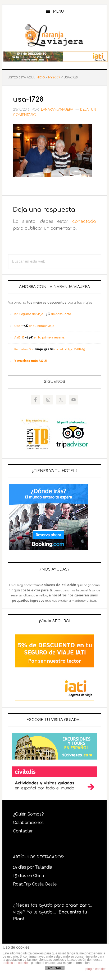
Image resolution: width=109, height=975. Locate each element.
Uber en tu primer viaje (34, 326)
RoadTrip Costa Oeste (35, 884)
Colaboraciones (28, 822)
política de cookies (16, 963)
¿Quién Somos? (28, 814)
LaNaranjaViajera (54, 35)
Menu (58, 11)
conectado (84, 221)
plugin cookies (95, 969)
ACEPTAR (54, 968)
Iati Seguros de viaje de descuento (42, 314)
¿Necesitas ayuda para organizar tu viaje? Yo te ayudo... (52, 912)
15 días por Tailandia (32, 867)
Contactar (23, 830)
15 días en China (28, 875)
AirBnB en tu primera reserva (39, 337)
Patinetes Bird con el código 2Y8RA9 (49, 349)
